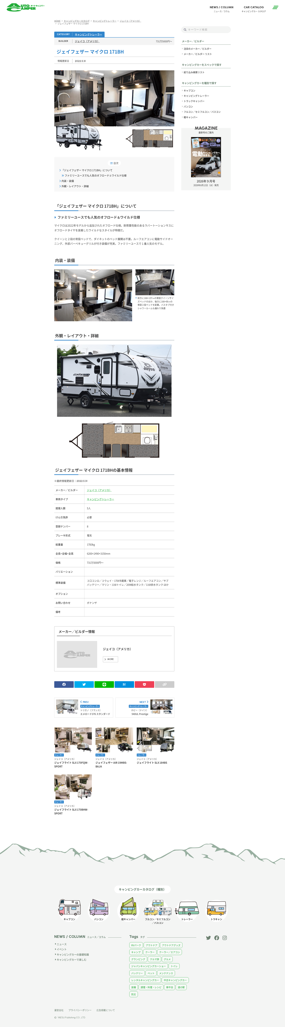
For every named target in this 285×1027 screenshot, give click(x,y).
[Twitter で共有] (84, 684)
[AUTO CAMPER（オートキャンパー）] (26, 7)
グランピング (138, 959)
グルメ (167, 959)
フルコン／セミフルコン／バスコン (202, 111)
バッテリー (137, 973)
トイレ (174, 966)
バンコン (188, 106)
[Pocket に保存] (144, 684)
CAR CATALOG (254, 9)
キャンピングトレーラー (88, 34)
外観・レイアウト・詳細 (75, 186)
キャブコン (189, 90)
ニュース (62, 944)
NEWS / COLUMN (221, 9)
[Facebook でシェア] (64, 684)
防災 (133, 994)
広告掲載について (105, 1010)
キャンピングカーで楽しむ (71, 959)
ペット (151, 973)
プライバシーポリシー (80, 1010)
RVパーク (136, 945)
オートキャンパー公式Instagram (224, 937)
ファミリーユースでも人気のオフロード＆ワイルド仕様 (96, 175)
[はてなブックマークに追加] (124, 684)
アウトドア (151, 945)
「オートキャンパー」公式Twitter (208, 937)
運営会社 (58, 1010)
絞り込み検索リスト (194, 72)
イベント (62, 949)
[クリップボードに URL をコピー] (164, 684)
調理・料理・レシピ (151, 987)
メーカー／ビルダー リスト (198, 54)
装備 (133, 987)
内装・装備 (68, 181)
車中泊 (169, 987)
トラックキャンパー (194, 101)
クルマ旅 (154, 959)
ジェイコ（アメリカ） (87, 41)
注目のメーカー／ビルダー (197, 48)
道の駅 (181, 987)
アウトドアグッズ (171, 945)
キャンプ (136, 952)
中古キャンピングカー (175, 980)
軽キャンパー (191, 117)
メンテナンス (166, 973)
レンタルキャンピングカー (145, 980)
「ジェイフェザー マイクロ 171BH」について (87, 170)
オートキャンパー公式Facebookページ (216, 937)
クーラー (150, 952)
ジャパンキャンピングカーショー (148, 966)
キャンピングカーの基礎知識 (73, 954)
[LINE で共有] (104, 684)
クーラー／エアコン (169, 952)
